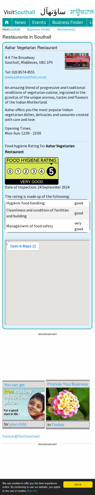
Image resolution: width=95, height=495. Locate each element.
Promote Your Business (67, 384)
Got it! (78, 484)
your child (18, 424)
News (20, 22)
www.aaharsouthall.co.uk (25, 76)
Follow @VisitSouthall (21, 436)
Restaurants (66, 29)
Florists (58, 424)
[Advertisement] (41, 352)
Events (39, 22)
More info (32, 491)
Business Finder (67, 22)
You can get (14, 385)
